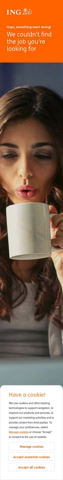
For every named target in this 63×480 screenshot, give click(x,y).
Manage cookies (19, 432)
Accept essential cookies (31, 457)
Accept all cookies (31, 467)
